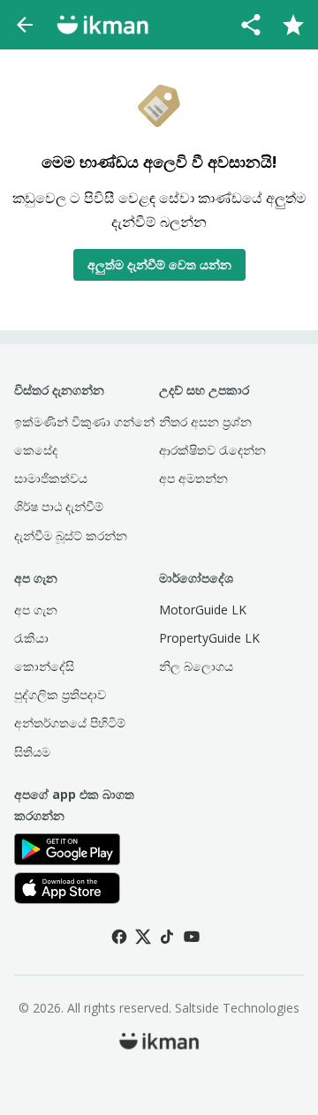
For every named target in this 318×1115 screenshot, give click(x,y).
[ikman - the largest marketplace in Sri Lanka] (102, 24)
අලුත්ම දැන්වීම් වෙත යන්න (159, 264)
